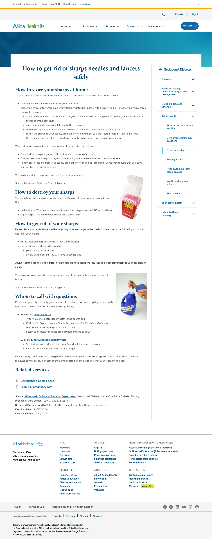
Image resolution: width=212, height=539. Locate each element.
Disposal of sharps (177, 150)
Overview (167, 79)
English (56, 516)
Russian (70, 516)
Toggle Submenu (193, 79)
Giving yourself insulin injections (179, 139)
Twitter (171, 507)
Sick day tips (173, 193)
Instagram (190, 506)
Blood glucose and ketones (172, 105)
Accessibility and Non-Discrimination (72, 507)
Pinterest (197, 507)
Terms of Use (36, 507)
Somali (84, 516)
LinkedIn (177, 506)
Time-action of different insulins (180, 127)
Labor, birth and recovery (170, 213)
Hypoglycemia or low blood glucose (178, 170)
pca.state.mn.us (42, 314)
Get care (188, 25)
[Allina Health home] (28, 27)
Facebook (165, 507)
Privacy (17, 507)
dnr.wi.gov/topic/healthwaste (50, 340)
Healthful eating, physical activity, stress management (174, 91)
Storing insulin (175, 159)
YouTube (184, 506)
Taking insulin (169, 116)
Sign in (195, 14)
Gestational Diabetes (178, 70)
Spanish (97, 516)
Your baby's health (172, 203)
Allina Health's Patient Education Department (50, 396)
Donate (179, 14)
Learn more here (81, 4)
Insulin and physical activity (177, 183)
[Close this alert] (198, 4)
